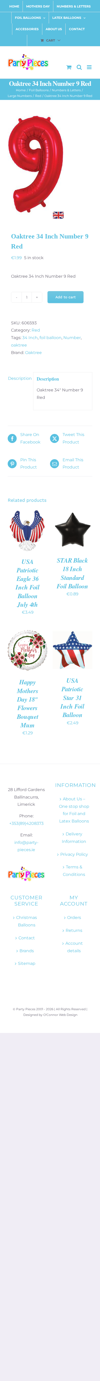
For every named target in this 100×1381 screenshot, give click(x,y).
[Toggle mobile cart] (69, 67)
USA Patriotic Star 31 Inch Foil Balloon (72, 697)
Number (72, 337)
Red (36, 330)
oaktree (19, 345)
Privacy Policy (74, 854)
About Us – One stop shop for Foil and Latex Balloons (74, 810)
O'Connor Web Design (60, 1015)
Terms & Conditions (74, 871)
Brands (26, 950)
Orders (74, 917)
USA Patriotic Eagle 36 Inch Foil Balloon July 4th (27, 583)
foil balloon (50, 337)
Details (19, 537)
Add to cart (65, 297)
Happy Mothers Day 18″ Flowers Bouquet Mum (27, 703)
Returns (74, 930)
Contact (26, 937)
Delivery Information (74, 838)
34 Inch (30, 337)
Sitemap (26, 963)
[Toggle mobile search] (79, 67)
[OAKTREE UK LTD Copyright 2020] (50, 167)
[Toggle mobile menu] (89, 67)
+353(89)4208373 (26, 823)
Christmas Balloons (26, 921)
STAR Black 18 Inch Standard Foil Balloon (72, 573)
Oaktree (33, 352)
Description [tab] (19, 378)
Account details (74, 947)
